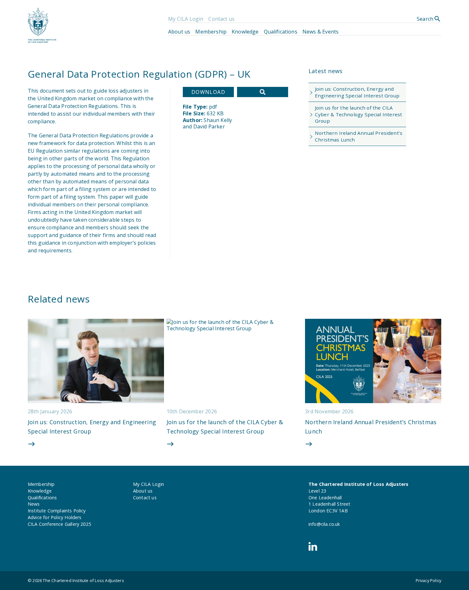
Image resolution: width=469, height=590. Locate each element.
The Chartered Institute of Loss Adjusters (83, 580)
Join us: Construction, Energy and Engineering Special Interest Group (357, 92)
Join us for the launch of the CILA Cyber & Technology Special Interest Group (358, 114)
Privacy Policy (428, 580)
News (34, 504)
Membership (211, 31)
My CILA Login (185, 18)
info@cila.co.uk (324, 524)
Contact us (221, 18)
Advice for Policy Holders (54, 517)
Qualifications (280, 31)
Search (429, 18)
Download (208, 92)
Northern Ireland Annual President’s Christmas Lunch (358, 136)
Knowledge (245, 31)
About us (179, 31)
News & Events (320, 31)
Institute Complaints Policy (57, 511)
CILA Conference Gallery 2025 (59, 524)
